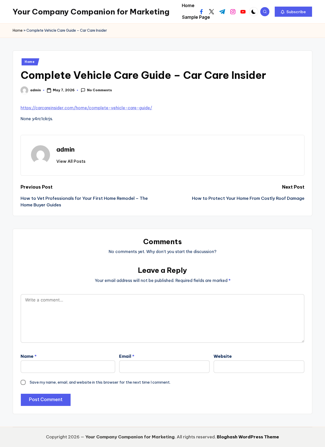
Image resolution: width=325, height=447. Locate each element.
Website (223, 356)
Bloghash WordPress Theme (248, 437)
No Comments (99, 90)
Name (29, 356)
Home (18, 30)
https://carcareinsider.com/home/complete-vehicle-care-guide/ (86, 107)
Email (126, 356)
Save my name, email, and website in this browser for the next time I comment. (100, 382)
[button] (293, 11)
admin (65, 149)
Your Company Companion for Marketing (91, 11)
